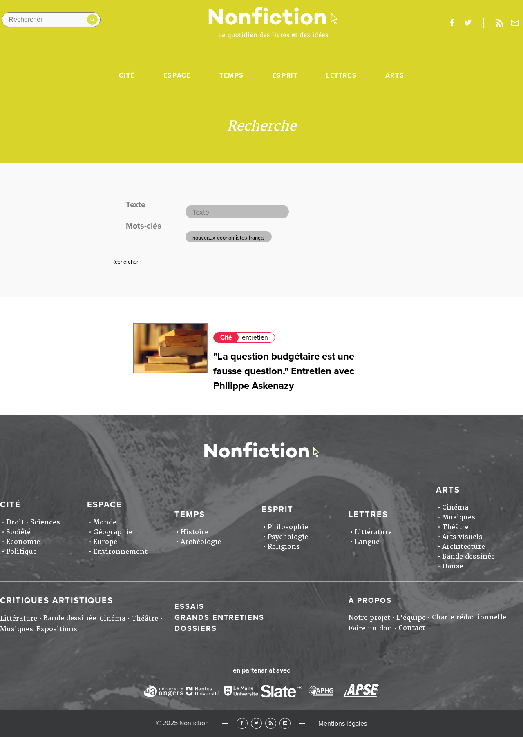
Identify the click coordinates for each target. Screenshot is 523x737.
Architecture (463, 546)
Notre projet (369, 617)
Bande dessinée (468, 556)
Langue (367, 541)
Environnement (120, 551)
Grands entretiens (219, 617)
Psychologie (288, 537)
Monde (104, 522)
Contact (411, 628)
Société (18, 532)
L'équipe (411, 617)
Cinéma (455, 507)
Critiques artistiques (56, 601)
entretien (255, 337)
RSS (270, 723)
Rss (499, 23)
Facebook (242, 723)
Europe (105, 541)
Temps (231, 75)
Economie (23, 541)
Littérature (373, 532)
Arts (394, 75)
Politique (21, 551)
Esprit (285, 75)
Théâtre (455, 527)
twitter (468, 23)
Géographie (112, 532)
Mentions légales (342, 723)
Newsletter (515, 23)
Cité (127, 75)
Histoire (194, 532)
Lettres (341, 75)
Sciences (45, 522)
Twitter (256, 723)
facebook (452, 23)
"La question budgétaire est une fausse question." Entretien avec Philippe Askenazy (283, 371)
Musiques (458, 517)
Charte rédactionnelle (469, 617)
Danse (452, 566)
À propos (370, 600)
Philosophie (288, 527)
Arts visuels (462, 537)
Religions (284, 546)
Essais (189, 606)
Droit (15, 522)
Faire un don (370, 628)
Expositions (56, 629)
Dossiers (195, 628)
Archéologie (201, 541)
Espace (177, 75)
